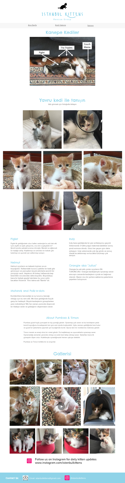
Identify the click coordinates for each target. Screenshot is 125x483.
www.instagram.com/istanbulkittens (58, 462)
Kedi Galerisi (60, 25)
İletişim (91, 26)
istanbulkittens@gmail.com (48, 478)
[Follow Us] (29, 460)
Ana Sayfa (32, 25)
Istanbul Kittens (62, 14)
